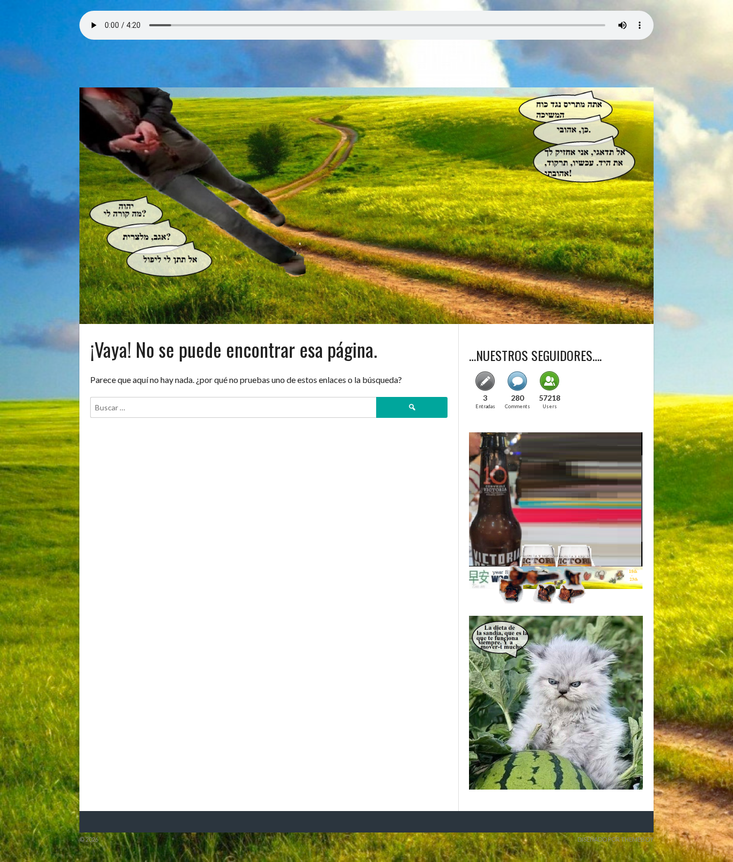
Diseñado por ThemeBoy (615, 839)
